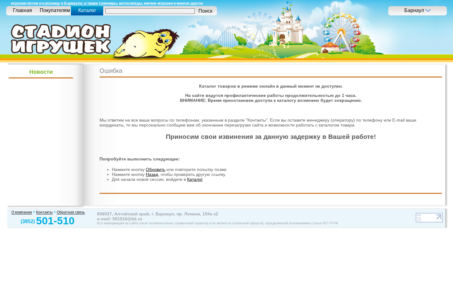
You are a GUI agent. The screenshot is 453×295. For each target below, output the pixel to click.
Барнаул (414, 10)
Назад (152, 174)
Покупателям (55, 10)
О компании (21, 212)
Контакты (44, 212)
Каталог (195, 179)
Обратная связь (71, 212)
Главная (22, 10)
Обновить (155, 169)
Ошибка (111, 70)
